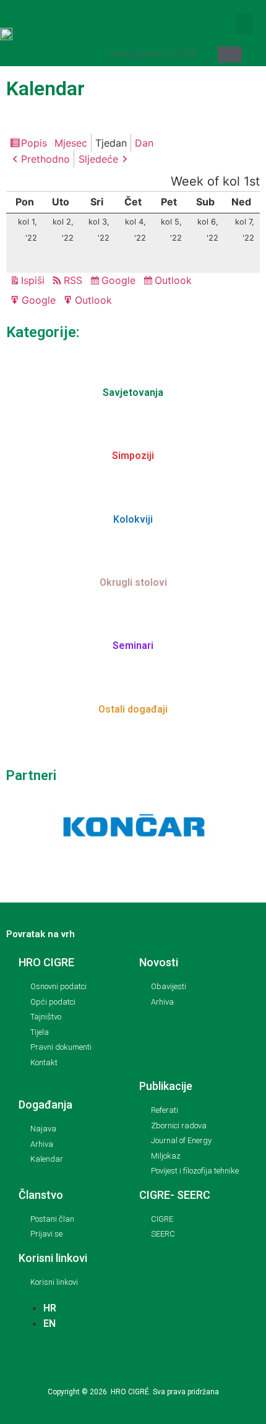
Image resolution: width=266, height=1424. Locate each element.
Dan (144, 143)
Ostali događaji (133, 709)
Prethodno (45, 159)
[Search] (230, 54)
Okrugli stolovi (133, 582)
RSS (73, 280)
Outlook (175, 281)
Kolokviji (133, 519)
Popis (36, 144)
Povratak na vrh (40, 934)
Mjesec (70, 143)
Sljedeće (98, 159)
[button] (244, 24)
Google (120, 281)
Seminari (133, 645)
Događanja (45, 1104)
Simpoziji (133, 455)
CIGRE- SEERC (174, 1194)
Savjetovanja (133, 392)
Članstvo (41, 1194)
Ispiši (34, 281)
